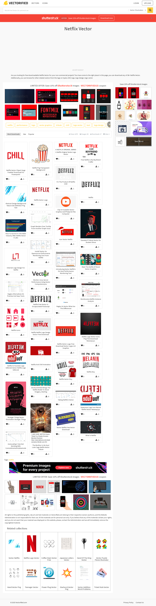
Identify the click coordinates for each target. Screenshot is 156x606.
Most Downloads (13, 134)
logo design (99, 125)
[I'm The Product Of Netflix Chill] (65, 173)
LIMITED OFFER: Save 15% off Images (54, 85)
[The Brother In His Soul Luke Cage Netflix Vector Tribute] (40, 423)
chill (67, 125)
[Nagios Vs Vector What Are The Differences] (65, 294)
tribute (59, 125)
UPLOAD (147, 3)
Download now (106, 18)
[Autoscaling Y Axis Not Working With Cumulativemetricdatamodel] (15, 436)
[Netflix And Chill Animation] (40, 354)
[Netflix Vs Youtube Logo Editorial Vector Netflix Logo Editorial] (15, 353)
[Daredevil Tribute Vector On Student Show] (90, 223)
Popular (31, 134)
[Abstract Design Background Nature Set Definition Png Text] (15, 194)
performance (22, 125)
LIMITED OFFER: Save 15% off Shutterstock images (56, 477)
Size (24, 134)
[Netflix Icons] (15, 318)
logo (33, 125)
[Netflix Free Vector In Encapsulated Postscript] (40, 299)
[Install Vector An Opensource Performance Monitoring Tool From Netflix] (40, 244)
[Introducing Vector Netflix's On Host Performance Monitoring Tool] (65, 259)
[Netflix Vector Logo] (40, 190)
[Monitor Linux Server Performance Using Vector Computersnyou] (40, 273)
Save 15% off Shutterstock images (133, 84)
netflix (10, 125)
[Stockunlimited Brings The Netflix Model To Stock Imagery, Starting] (40, 381)
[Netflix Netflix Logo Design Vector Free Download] (40, 324)
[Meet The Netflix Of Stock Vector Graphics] (90, 259)
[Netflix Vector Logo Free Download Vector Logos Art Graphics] (65, 331)
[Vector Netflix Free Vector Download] (65, 419)
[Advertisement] (78, 51)
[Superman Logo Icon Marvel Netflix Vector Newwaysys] (90, 394)
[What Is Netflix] (90, 427)
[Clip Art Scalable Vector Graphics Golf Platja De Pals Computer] (65, 202)
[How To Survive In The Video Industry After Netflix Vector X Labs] (15, 225)
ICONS (45, 3)
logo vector (78, 125)
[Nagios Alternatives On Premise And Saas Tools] (15, 287)
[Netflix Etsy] (90, 361)
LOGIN (136, 3)
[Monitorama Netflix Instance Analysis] (90, 289)
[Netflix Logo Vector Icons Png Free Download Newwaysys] (90, 324)
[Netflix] (90, 184)
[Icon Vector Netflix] (65, 231)
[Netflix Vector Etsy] (65, 368)
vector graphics (45, 125)
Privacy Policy (128, 602)
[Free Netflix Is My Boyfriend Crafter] (90, 150)
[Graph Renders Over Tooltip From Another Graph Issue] (40, 218)
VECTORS (35, 3)
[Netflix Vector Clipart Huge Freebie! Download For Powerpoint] (15, 155)
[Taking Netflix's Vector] (65, 394)
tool (88, 125)
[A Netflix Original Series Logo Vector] (65, 146)
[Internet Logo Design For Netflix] (15, 257)
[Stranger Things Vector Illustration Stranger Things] (15, 398)
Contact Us (140, 602)
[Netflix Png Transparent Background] (40, 154)
